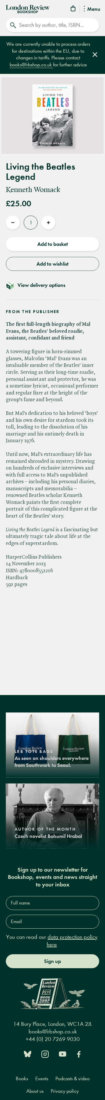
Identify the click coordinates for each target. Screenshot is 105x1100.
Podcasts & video (72, 1079)
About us (34, 1091)
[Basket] (73, 9)
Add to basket (52, 244)
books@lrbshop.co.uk (31, 65)
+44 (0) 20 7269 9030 (53, 1039)
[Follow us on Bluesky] (27, 1053)
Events (41, 1079)
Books (22, 1079)
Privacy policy (65, 1091)
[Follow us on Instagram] (45, 1053)
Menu (93, 9)
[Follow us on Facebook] (78, 1053)
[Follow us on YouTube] (62, 1053)
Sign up (52, 961)
